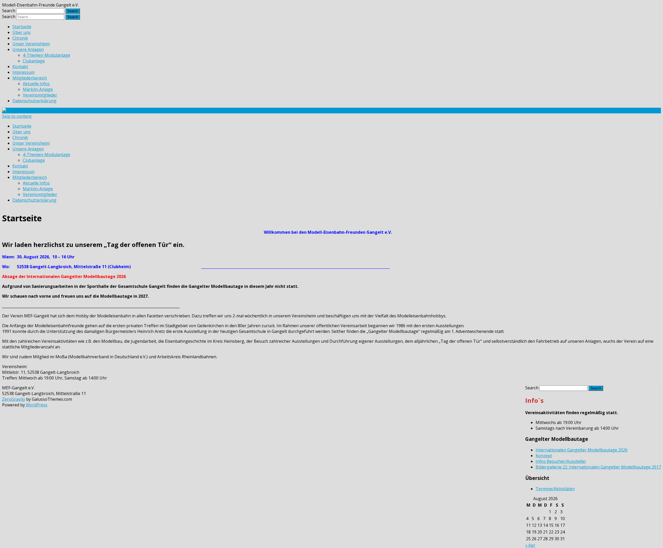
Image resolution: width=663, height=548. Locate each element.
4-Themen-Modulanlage (46, 55)
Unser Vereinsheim (31, 44)
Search (8, 10)
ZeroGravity (13, 399)
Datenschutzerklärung (34, 101)
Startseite (21, 27)
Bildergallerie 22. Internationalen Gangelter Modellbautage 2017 (598, 467)
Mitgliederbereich (29, 78)
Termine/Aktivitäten (555, 489)
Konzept (544, 455)
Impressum (23, 72)
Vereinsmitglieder (40, 95)
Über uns (21, 32)
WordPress (36, 405)
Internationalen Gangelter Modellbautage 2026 (582, 450)
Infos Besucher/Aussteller (561, 461)
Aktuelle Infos (36, 83)
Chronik (20, 38)
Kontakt (20, 66)
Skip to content (17, 116)
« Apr (530, 545)
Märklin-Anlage (38, 89)
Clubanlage (34, 61)
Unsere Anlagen (28, 49)
